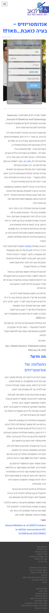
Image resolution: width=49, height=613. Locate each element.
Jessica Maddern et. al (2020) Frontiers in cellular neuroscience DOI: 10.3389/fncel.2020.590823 (25, 529)
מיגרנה (44, 575)
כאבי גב (27, 161)
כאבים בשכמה (41, 551)
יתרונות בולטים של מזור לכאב (34, 577)
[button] (45, 9)
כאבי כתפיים (42, 554)
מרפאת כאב (42, 546)
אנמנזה (28, 246)
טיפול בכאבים (41, 593)
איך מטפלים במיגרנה (38, 556)
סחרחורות (42, 561)
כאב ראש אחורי (40, 600)
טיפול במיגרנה (41, 595)
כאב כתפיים (42, 549)
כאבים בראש (41, 588)
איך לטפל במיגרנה (39, 580)
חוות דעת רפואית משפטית (36, 603)
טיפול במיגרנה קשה (39, 572)
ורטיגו (44, 582)
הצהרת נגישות (41, 608)
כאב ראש (43, 591)
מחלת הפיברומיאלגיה (38, 567)
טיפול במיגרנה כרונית (38, 570)
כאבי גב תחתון (41, 559)
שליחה (33, 85)
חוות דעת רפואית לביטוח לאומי (34, 605)
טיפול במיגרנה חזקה (38, 598)
